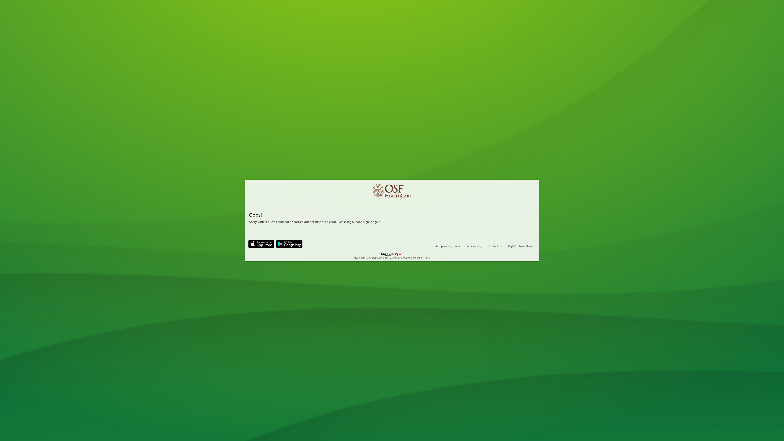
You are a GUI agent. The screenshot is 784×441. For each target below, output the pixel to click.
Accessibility (474, 246)
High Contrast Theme (521, 246)
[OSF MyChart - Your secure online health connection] (392, 191)
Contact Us (495, 246)
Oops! (255, 215)
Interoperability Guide (447, 246)
